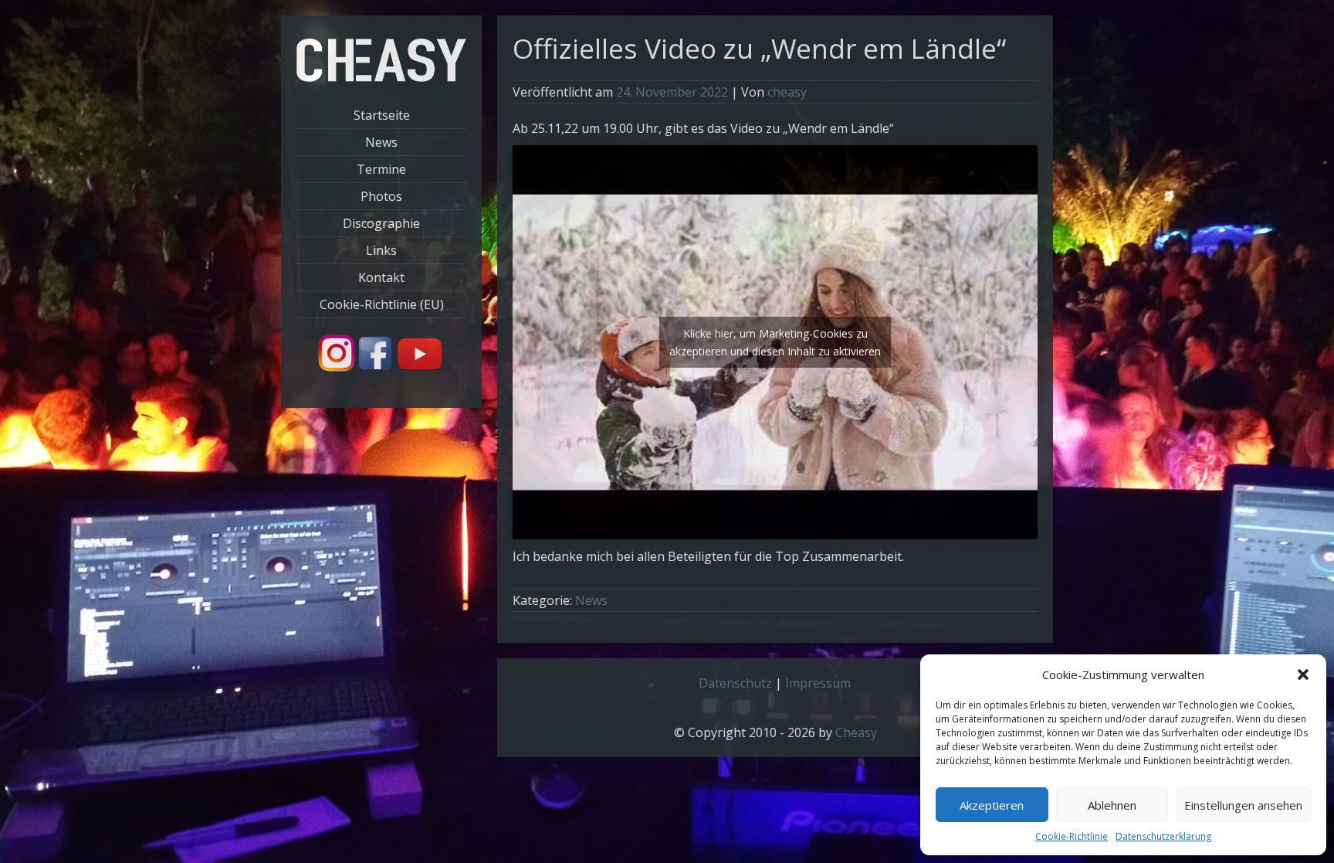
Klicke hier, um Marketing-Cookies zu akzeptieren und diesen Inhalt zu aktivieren (775, 342)
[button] (1303, 674)
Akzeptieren (992, 805)
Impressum (818, 682)
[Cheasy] (381, 77)
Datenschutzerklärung (1163, 836)
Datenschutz (735, 682)
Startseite (382, 115)
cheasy (787, 91)
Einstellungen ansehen (1243, 805)
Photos (381, 196)
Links (381, 250)
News (381, 142)
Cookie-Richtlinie (1071, 836)
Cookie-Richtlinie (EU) (382, 304)
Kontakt (381, 277)
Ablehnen (1112, 805)
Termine (381, 169)
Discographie (381, 223)
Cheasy (856, 732)
